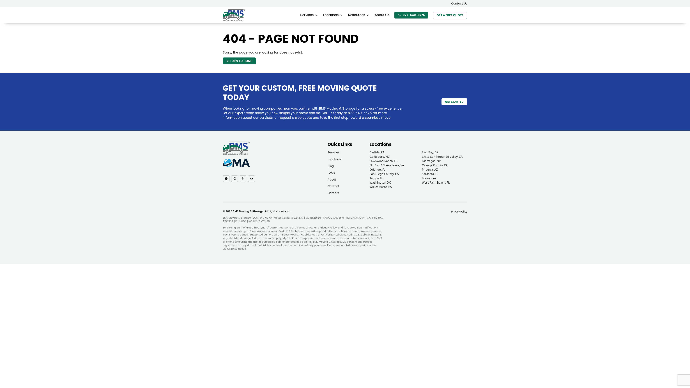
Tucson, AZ (429, 178)
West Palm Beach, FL (436, 182)
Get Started (454, 102)
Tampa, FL (376, 178)
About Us (382, 15)
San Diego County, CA (384, 174)
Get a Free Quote (449, 15)
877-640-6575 (414, 15)
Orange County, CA (435, 165)
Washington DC (380, 182)
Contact (333, 186)
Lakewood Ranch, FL (383, 161)
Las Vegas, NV (431, 161)
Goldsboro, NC (380, 157)
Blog (331, 166)
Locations (331, 15)
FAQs (331, 173)
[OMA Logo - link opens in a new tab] (236, 163)
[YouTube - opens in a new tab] (251, 178)
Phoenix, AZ (430, 170)
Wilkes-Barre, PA (381, 187)
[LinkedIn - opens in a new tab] (243, 178)
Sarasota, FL (430, 174)
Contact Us (459, 3)
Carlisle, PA (377, 152)
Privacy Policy (459, 211)
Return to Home (239, 61)
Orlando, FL (377, 170)
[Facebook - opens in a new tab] (226, 178)
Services (307, 15)
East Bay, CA (430, 152)
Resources (356, 15)
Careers (333, 193)
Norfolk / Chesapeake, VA (387, 165)
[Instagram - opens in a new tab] (234, 178)
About (332, 179)
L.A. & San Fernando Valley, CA (442, 157)
